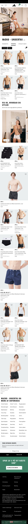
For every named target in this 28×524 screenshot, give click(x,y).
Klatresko (21, 418)
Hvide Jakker (22, 427)
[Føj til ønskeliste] (11, 53)
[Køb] (14, 6)
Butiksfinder (17, 489)
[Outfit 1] (14, 126)
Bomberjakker (4, 415)
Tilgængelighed (17, 515)
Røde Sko (12, 433)
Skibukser (12, 430)
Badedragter (4, 424)
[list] (14, 44)
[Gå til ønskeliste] (5, 5)
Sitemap (16, 482)
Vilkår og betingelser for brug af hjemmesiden (7, 516)
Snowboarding (4, 427)
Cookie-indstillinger (6, 507)
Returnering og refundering (17, 477)
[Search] (22, 5)
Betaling (16, 485)
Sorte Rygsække (21, 416)
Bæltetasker (4, 409)
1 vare (5, 140)
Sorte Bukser (13, 407)
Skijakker (12, 427)
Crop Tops (3, 412)
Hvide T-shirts (13, 404)
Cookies (4, 511)
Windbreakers (4, 433)
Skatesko (21, 407)
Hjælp (3, 489)
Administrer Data (18, 507)
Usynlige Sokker (12, 416)
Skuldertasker (13, 436)
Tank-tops (3, 418)
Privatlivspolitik (17, 511)
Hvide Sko (12, 421)
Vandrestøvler (22, 412)
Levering (4, 476)
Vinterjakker (22, 409)
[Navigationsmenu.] (2, 5)
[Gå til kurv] (25, 5)
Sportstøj (12, 424)
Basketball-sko (23, 430)
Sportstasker (4, 421)
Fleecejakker (22, 421)
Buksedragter (4, 407)
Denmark (16, 521)
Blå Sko (12, 409)
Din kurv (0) (19, 454)
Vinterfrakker (4, 404)
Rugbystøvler (22, 404)
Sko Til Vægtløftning (22, 424)
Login (7, 454)
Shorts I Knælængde (4, 436)
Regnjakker (13, 418)
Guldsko (12, 412)
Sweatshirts (4, 430)
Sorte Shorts (22, 433)
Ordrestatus (5, 482)
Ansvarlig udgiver (6, 485)
